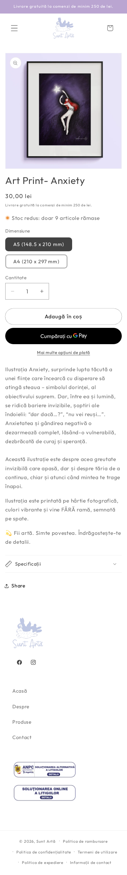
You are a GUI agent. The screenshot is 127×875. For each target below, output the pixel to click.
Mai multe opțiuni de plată (63, 352)
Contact (22, 737)
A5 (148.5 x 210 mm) (38, 244)
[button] (14, 28)
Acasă (19, 691)
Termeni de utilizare (97, 851)
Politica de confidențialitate (43, 851)
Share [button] (18, 586)
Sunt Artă (45, 840)
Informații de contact (91, 862)
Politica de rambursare (85, 841)
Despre (21, 706)
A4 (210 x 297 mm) (36, 261)
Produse (22, 722)
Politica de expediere (42, 862)
